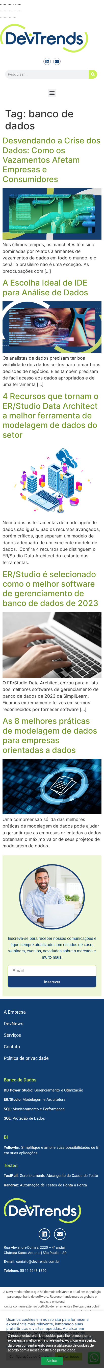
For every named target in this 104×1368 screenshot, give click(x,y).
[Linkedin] (47, 61)
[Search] (93, 74)
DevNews (13, 1023)
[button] (52, 93)
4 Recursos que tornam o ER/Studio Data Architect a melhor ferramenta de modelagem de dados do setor (50, 415)
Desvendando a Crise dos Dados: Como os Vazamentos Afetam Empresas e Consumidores (51, 160)
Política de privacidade (26, 1058)
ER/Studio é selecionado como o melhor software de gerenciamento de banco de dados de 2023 (50, 588)
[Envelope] (57, 61)
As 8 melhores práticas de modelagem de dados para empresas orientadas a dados (50, 735)
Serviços (12, 1035)
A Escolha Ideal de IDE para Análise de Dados (45, 287)
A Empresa (15, 1012)
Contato (12, 1046)
